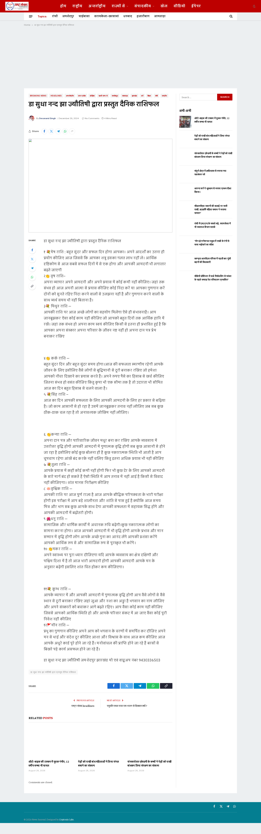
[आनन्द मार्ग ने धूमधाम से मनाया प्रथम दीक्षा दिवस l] (185, 192)
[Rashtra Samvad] (17, 6)
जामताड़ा (159, 16)
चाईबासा (84, 16)
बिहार (149, 96)
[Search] (231, 16)
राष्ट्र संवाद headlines (82, 705)
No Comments (92, 118)
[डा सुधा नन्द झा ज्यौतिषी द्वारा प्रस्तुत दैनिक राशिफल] (100, 185)
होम (63, 6)
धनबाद (127, 16)
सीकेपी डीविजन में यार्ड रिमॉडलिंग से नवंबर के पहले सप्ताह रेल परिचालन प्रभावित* (212, 277)
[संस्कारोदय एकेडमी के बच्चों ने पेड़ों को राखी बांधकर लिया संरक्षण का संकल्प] (149, 742)
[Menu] (30, 16)
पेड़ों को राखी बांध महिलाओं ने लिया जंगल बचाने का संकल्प (98, 763)
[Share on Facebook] (44, 131)
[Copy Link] (32, 286)
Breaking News (38, 96)
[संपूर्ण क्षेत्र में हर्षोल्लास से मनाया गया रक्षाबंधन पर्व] (185, 174)
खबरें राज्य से (103, 96)
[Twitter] (32, 259)
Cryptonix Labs (66, 819)
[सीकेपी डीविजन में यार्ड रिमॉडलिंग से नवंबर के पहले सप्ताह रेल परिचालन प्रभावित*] (185, 280)
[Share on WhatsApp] (65, 131)
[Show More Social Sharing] (72, 131)
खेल (164, 6)
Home (27, 25)
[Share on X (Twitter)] (51, 131)
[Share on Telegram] (58, 131)
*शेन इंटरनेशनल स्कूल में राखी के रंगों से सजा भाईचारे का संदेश (211, 242)
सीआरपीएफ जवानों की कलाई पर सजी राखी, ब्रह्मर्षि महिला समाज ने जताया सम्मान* (210, 209)
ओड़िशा (92, 96)
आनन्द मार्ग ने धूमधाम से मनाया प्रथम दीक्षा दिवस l (212, 190)
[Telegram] (32, 268)
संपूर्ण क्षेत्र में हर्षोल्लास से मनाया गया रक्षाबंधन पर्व (210, 172)
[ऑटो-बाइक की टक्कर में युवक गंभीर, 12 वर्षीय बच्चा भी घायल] (51, 742)
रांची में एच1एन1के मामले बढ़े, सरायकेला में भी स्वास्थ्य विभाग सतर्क (212, 225)
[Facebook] (32, 250)
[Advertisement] (130, 57)
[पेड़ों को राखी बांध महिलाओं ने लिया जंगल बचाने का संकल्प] (100, 742)
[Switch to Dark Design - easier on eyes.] (254, 6)
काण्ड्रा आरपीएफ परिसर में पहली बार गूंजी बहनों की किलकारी (212, 260)
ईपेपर (196, 6)
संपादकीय (142, 6)
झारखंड (134, 96)
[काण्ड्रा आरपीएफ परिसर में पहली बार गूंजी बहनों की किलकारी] (185, 262)
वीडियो (179, 6)
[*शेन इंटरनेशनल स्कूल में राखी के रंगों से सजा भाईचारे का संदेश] (185, 245)
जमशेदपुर (68, 16)
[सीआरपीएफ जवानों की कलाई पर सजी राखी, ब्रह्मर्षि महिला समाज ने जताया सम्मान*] (185, 209)
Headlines (56, 96)
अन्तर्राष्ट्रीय (97, 6)
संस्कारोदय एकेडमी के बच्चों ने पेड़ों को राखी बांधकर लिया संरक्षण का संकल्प (149, 763)
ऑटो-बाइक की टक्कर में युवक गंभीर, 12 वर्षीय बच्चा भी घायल (49, 763)
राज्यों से (118, 6)
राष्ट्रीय (77, 6)
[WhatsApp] (32, 277)
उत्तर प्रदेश (82, 96)
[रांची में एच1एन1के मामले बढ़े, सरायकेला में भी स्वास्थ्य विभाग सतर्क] (185, 227)
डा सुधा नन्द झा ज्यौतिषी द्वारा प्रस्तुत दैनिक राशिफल (53, 672)
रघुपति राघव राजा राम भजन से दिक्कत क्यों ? (127, 705)
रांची (55, 16)
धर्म (142, 96)
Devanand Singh (47, 118)
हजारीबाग (143, 16)
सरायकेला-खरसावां (106, 16)
